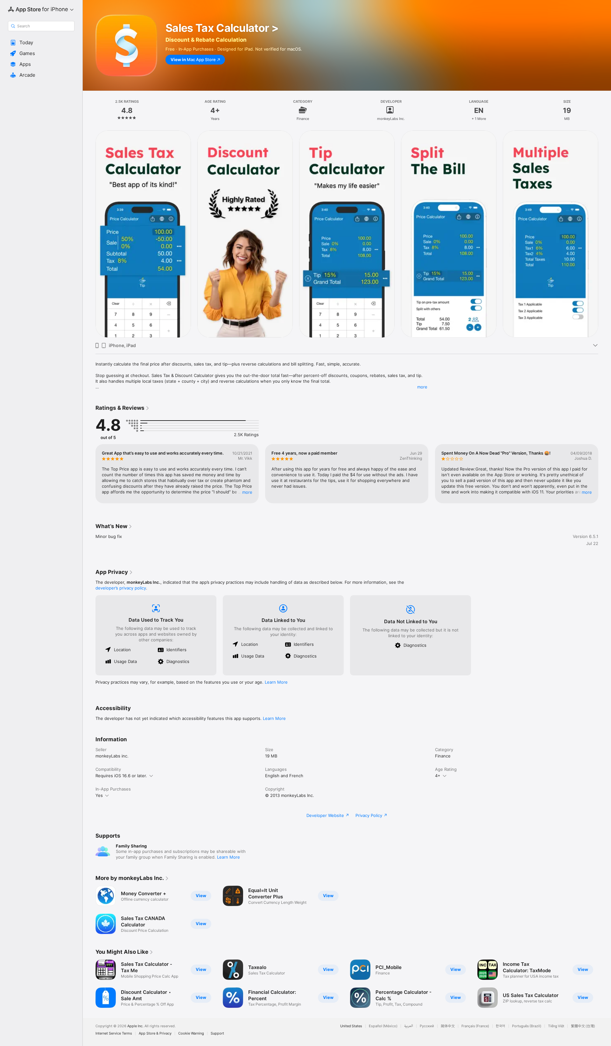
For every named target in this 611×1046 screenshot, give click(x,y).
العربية (408, 1026)
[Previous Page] (89, 234)
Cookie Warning (191, 1033)
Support (217, 1033)
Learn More (276, 682)
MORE (247, 492)
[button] (41, 42)
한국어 (500, 1026)
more (422, 386)
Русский (427, 1026)
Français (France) (475, 1026)
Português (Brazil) (526, 1026)
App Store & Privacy (155, 1033)
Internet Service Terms (113, 1033)
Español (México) (383, 1026)
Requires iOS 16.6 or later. (121, 775)
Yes (99, 795)
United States (351, 1026)
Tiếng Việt (556, 1026)
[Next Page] (604, 234)
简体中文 (448, 1026)
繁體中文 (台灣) (583, 1026)
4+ (437, 775)
